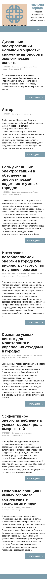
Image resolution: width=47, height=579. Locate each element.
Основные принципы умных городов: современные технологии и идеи (21, 497)
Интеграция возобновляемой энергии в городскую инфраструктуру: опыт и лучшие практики (23, 261)
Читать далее (33, 97)
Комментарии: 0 (15, 69)
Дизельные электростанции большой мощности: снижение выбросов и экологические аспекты (22, 52)
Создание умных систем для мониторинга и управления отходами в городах (22, 342)
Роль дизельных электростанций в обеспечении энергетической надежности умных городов (20, 177)
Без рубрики (16, 114)
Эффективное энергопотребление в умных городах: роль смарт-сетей (22, 422)
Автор (7, 110)
